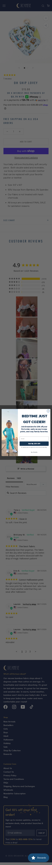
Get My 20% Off (34, 443)
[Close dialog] (48, 411)
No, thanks (34, 452)
